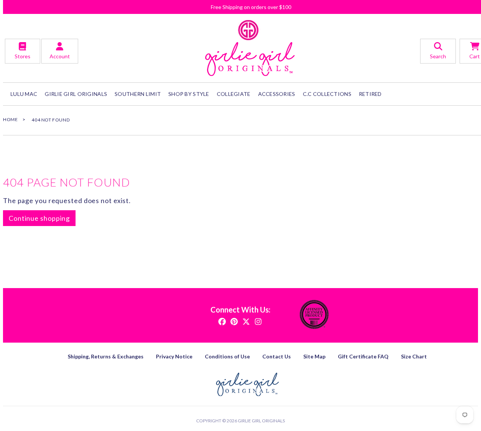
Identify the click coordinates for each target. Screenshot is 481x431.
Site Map (314, 356)
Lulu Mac (24, 94)
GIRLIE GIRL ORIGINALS (76, 94)
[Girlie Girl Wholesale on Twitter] (246, 321)
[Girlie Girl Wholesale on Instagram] (258, 321)
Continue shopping (39, 218)
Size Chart (414, 356)
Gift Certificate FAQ (363, 356)
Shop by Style (188, 94)
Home (10, 119)
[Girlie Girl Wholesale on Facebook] (222, 321)
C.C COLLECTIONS (327, 94)
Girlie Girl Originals (261, 420)
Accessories (276, 94)
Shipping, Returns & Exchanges (106, 356)
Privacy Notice (174, 356)
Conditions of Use (227, 356)
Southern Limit (138, 94)
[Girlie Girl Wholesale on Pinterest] (234, 321)
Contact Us (276, 356)
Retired (370, 94)
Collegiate (234, 94)
